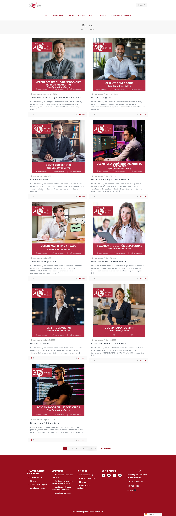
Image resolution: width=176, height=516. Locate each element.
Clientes (33, 481)
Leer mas (81, 114)
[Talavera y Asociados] (35, 5)
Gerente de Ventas (39, 343)
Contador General (39, 179)
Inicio (83, 29)
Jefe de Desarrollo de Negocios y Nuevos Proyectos (55, 97)
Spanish (150, 514)
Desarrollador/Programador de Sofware (110, 179)
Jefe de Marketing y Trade (43, 261)
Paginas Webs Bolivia (94, 512)
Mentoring (83, 482)
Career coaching (86, 475)
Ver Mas (129, 490)
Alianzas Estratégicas (38, 484)
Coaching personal (87, 478)
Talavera (36, 94)
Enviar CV (141, 5)
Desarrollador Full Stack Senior (45, 423)
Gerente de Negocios (101, 97)
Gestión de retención (62, 493)
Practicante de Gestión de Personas (108, 261)
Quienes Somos (36, 477)
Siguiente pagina (107, 448)
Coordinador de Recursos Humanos (108, 343)
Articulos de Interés (37, 488)
